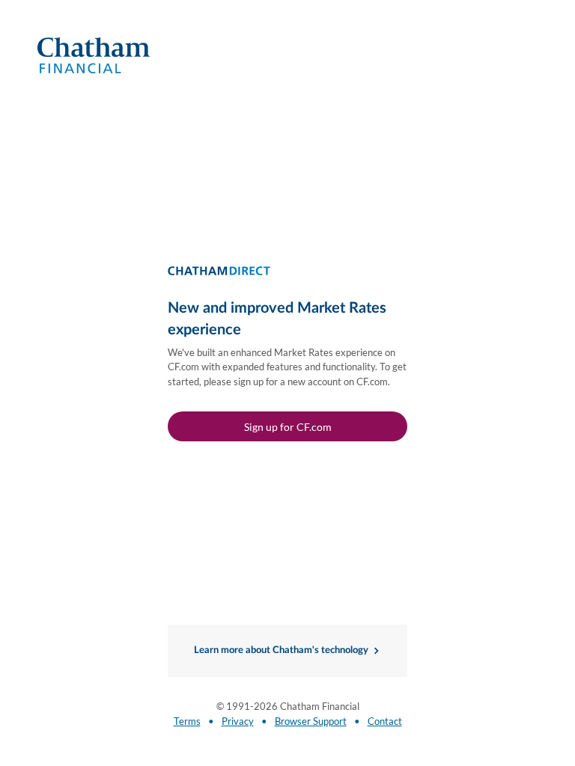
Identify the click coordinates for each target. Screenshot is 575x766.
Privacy (238, 721)
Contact (385, 721)
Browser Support (311, 721)
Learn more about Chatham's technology (281, 650)
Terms (187, 721)
